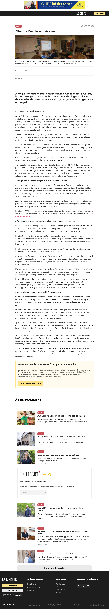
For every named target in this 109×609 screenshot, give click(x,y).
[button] (4, 13)
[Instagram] (83, 587)
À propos (30, 590)
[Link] (92, 26)
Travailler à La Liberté (60, 585)
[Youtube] (88, 587)
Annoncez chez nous (34, 587)
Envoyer (43, 492)
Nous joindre (31, 584)
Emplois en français (62, 589)
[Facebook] (79, 587)
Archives (58, 592)
